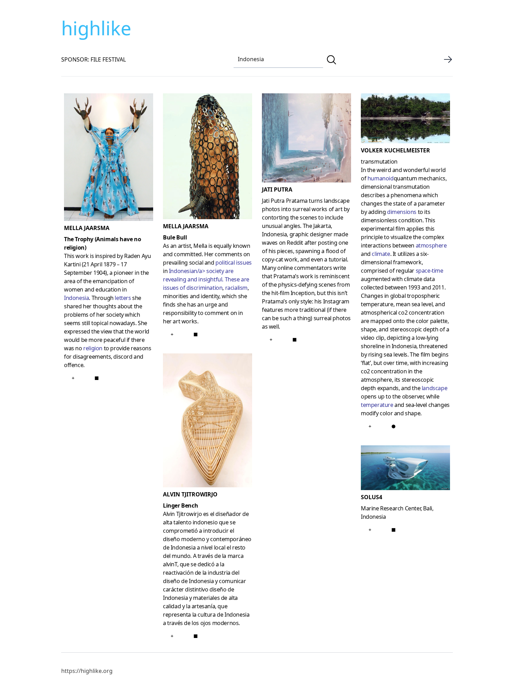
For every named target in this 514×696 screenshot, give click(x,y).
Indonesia (76, 298)
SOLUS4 (371, 497)
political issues (233, 262)
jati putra (277, 189)
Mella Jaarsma (86, 228)
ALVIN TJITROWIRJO (190, 494)
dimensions (401, 212)
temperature (377, 405)
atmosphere (431, 245)
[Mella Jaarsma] (108, 158)
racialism (236, 288)
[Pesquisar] (331, 59)
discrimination (204, 288)
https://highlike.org (87, 671)
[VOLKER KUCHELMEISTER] (405, 119)
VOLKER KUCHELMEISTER (395, 150)
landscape (434, 388)
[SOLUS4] (405, 469)
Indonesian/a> (187, 271)
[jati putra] (306, 139)
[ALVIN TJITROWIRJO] (207, 421)
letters (123, 298)
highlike (96, 28)
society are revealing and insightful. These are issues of (206, 279)
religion (92, 348)
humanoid (380, 178)
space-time (429, 270)
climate (381, 254)
